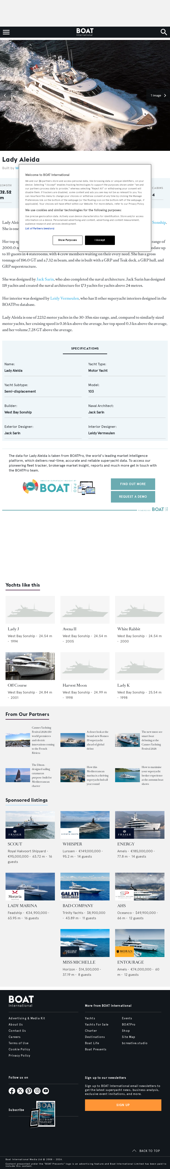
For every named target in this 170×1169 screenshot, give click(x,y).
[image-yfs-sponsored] (15, 837)
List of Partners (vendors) (39, 228)
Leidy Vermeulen (64, 298)
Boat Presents (96, 1049)
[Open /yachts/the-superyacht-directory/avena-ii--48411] (85, 610)
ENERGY (126, 844)
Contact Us (17, 1031)
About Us (16, 1024)
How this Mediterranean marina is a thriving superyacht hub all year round (97, 775)
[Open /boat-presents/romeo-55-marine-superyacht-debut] (72, 740)
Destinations (95, 1037)
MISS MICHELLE (79, 962)
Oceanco (124, 913)
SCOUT (15, 844)
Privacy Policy (19, 1055)
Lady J (13, 629)
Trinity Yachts (73, 913)
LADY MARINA (22, 905)
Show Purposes (67, 240)
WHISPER (72, 844)
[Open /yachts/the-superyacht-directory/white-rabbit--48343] (139, 610)
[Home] (84, 32)
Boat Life (92, 1043)
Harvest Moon (75, 685)
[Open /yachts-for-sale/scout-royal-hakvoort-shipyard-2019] (30, 825)
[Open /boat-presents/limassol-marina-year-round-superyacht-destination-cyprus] (72, 775)
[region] (85, 208)
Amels (122, 851)
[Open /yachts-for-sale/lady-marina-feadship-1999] (30, 886)
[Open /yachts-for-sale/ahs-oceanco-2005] (139, 886)
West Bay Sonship (18, 412)
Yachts (90, 1018)
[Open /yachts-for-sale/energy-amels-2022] (139, 825)
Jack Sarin (45, 279)
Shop (126, 1031)
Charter (91, 1031)
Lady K (123, 685)
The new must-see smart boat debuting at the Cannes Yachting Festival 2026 (152, 740)
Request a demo (133, 497)
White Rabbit (128, 629)
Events (127, 1018)
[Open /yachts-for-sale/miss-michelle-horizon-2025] (85, 943)
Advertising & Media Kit (27, 1018)
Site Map (128, 1037)
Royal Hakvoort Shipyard (27, 851)
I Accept (100, 240)
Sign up (123, 1105)
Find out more (133, 484)
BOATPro (128, 1024)
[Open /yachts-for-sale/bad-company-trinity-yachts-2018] (85, 886)
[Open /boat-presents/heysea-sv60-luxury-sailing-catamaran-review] (18, 775)
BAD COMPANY (78, 905)
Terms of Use (18, 1043)
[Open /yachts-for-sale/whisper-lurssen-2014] (85, 825)
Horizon (69, 969)
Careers (15, 1037)
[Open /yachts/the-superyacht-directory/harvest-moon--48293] (85, 666)
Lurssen (69, 851)
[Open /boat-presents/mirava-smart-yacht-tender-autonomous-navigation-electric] (127, 740)
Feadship (15, 913)
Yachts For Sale (96, 1024)
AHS (121, 905)
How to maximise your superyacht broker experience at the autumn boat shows (152, 775)
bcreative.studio (135, 1043)
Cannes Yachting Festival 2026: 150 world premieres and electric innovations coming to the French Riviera (43, 740)
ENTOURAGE (130, 962)
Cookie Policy (19, 1049)
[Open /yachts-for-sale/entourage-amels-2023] (139, 943)
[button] (5, 95)
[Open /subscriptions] (38, 1115)
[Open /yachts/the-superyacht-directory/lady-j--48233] (30, 610)
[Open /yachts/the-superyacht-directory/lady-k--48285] (139, 666)
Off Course (17, 685)
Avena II (70, 629)
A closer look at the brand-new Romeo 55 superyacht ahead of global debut (98, 740)
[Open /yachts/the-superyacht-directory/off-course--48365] (30, 666)
